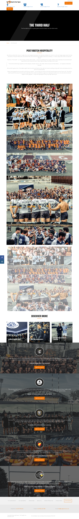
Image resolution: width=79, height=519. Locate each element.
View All (10, 8)
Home (8, 43)
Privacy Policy (59, 500)
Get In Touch (68, 3)
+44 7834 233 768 (41, 508)
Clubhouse (61, 3)
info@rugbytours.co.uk (63, 508)
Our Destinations (12, 500)
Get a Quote (68, 500)
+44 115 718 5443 (19, 508)
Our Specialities (22, 500)
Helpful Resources (48, 500)
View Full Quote (39, 367)
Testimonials (48, 3)
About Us (55, 3)
